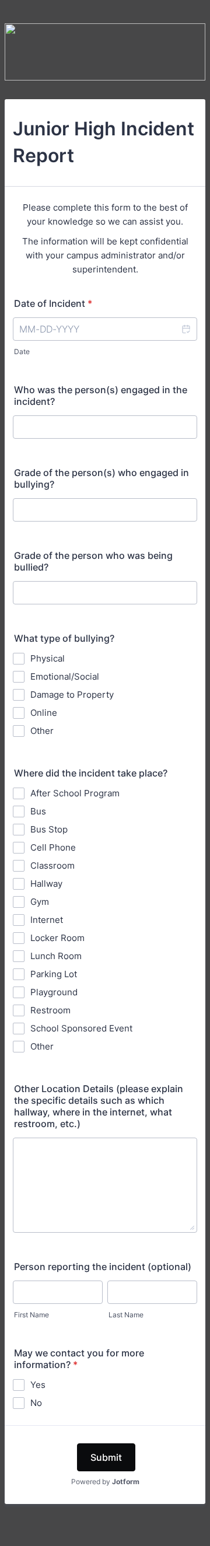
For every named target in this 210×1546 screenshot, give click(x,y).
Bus (38, 811)
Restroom (50, 1010)
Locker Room (57, 937)
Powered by (105, 1481)
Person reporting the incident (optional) (102, 1266)
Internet (46, 919)
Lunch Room (56, 955)
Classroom (52, 865)
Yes (38, 1384)
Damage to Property (72, 694)
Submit (106, 1457)
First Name (31, 1314)
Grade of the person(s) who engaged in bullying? (101, 478)
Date (22, 351)
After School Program (75, 793)
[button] (185, 329)
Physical (47, 658)
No (36, 1402)
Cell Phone (53, 847)
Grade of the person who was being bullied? (93, 561)
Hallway (46, 883)
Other (42, 730)
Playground (54, 992)
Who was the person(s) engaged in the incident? (100, 395)
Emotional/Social (64, 676)
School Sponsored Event (81, 1028)
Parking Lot (53, 974)
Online (43, 712)
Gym (39, 901)
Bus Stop (49, 829)
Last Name (126, 1314)
